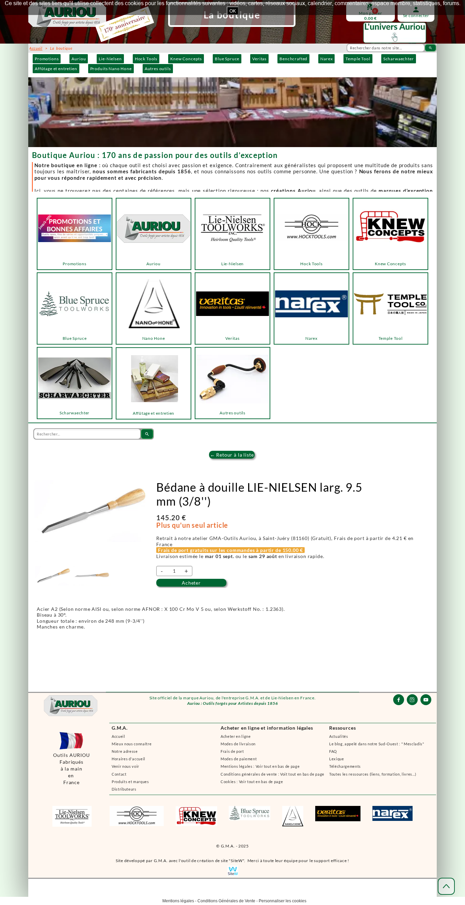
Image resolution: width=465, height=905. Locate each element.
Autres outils (158, 68)
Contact (119, 774)
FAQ (333, 751)
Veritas (259, 58)
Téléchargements (345, 766)
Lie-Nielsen (110, 58)
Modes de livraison (238, 744)
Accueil (118, 736)
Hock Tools (146, 58)
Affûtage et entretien (56, 68)
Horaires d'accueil (128, 759)
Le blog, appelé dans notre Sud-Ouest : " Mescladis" (376, 744)
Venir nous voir (125, 766)
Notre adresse (125, 751)
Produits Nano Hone (111, 68)
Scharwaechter (398, 58)
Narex (326, 58)
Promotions (47, 58)
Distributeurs (124, 789)
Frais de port (232, 751)
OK (232, 11)
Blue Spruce (227, 58)
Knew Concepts (186, 58)
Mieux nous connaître (131, 744)
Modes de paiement (239, 759)
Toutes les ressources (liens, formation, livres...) (372, 774)
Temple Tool (358, 58)
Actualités (338, 736)
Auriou (78, 58)
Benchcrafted (293, 58)
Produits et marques (130, 781)
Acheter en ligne (236, 736)
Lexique (336, 759)
